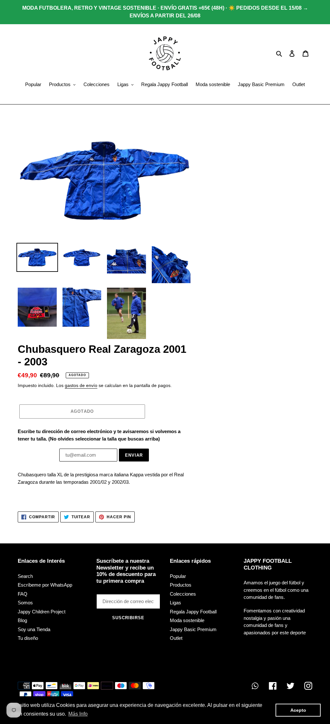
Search (25, 576)
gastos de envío (81, 385)
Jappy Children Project (41, 611)
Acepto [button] (298, 710)
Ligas (175, 602)
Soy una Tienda (34, 629)
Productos (180, 585)
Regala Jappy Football (193, 611)
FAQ (22, 594)
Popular (178, 576)
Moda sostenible (187, 620)
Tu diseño (28, 638)
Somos (25, 602)
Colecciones (183, 594)
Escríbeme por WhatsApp (45, 585)
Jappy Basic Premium (193, 629)
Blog (22, 620)
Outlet (176, 638)
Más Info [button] (78, 714)
